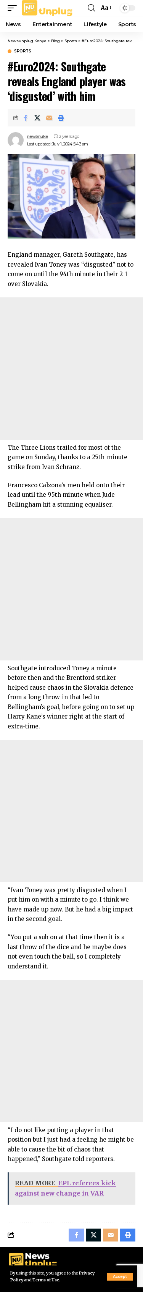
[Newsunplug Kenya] (47, 8)
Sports (22, 51)
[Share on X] (37, 118)
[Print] (61, 118)
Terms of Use (45, 1280)
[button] (120, 1277)
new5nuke (37, 136)
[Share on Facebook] (25, 118)
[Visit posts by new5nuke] (16, 140)
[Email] (49, 118)
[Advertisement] (71, 368)
